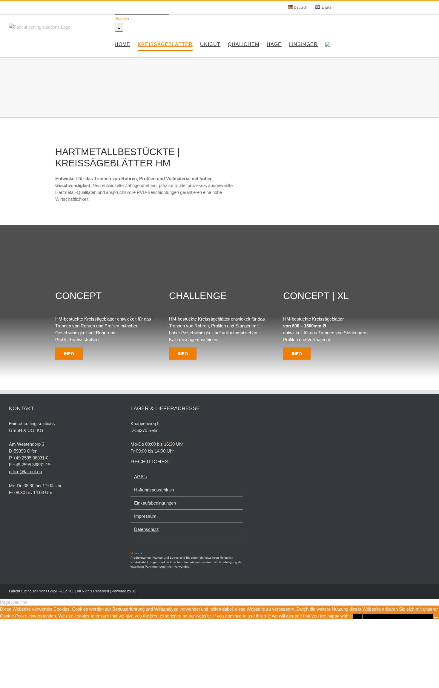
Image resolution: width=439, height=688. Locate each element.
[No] (435, 617)
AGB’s (140, 476)
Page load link (13, 602)
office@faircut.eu (25, 471)
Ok (357, 616)
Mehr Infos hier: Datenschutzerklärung (398, 616)
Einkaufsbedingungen (155, 502)
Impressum (145, 516)
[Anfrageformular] (327, 44)
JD (134, 591)
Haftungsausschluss (154, 489)
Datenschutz (146, 529)
